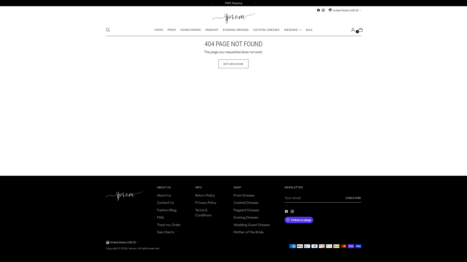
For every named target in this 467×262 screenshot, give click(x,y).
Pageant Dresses (246, 210)
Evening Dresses (246, 217)
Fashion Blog (166, 210)
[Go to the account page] (351, 29)
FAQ (160, 217)
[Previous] (212, 3)
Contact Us (165, 202)
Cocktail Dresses (246, 202)
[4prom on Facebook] (318, 10)
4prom (133, 248)
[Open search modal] (107, 29)
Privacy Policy (206, 202)
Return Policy (205, 195)
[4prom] (233, 18)
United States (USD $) (346, 10)
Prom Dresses (244, 195)
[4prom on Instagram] (323, 10)
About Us (164, 195)
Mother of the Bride (249, 232)
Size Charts (165, 232)
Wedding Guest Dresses (252, 225)
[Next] (255, 3)
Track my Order (169, 225)
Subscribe (353, 198)
